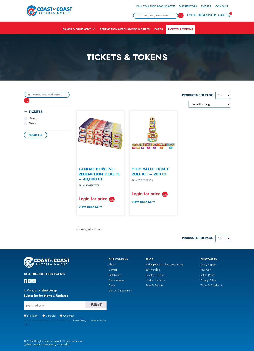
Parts (158, 29)
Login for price (93, 198)
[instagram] (30, 281)
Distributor (32, 316)
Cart (224, 15)
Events (206, 6)
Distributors (188, 6)
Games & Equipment (76, 29)
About (111, 264)
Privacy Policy (208, 280)
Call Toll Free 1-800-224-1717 (156, 6)
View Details (89, 207)
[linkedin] (34, 281)
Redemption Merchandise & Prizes (125, 29)
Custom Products (155, 280)
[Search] (181, 15)
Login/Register (208, 264)
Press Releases (117, 280)
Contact (221, 6)
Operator (51, 316)
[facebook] (25, 281)
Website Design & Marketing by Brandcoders (47, 344)
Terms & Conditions (211, 285)
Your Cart (205, 270)
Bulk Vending (153, 270)
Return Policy (207, 275)
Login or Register (201, 15)
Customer (68, 316)
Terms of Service (98, 320)
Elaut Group (49, 290)
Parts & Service (154, 285)
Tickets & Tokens (180, 29)
